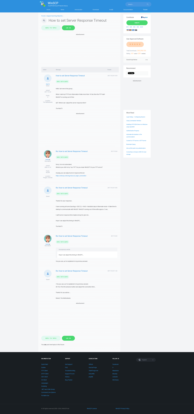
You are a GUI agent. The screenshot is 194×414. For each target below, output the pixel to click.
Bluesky (114, 374)
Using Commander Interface (133, 120)
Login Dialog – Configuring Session (135, 117)
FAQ (66, 367)
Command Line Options (48, 392)
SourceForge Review (131, 59)
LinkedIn (115, 377)
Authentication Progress (132, 130)
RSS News (115, 380)
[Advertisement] (80, 50)
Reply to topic (50, 28)
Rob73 (48, 84)
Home (48, 10)
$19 (127, 27)
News (62, 10)
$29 (131, 27)
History (67, 377)
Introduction (78, 10)
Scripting (44, 386)
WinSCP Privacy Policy (122, 408)
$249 (141, 27)
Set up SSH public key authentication (136, 148)
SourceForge (93, 367)
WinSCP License (92, 408)
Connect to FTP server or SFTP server (136, 140)
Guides (43, 367)
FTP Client (44, 371)
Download (96, 10)
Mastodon (115, 371)
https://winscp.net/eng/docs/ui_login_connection (71, 176)
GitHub (91, 364)
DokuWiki (91, 374)
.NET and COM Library (48, 389)
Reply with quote (62, 81)
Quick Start (44, 364)
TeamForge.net (93, 371)
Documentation (128, 10)
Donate (137, 23)
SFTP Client (44, 374)
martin (47, 159)
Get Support (68, 364)
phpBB (91, 377)
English (144, 360)
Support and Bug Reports (54, 16)
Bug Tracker (68, 380)
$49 (134, 27)
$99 (138, 27)
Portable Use (45, 395)
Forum (145, 10)
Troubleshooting (70, 371)
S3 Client (44, 380)
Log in (68, 28)
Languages (44, 383)
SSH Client (44, 377)
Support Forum (69, 374)
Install (111, 10)
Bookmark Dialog (130, 144)
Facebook (115, 364)
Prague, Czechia (47, 177)
